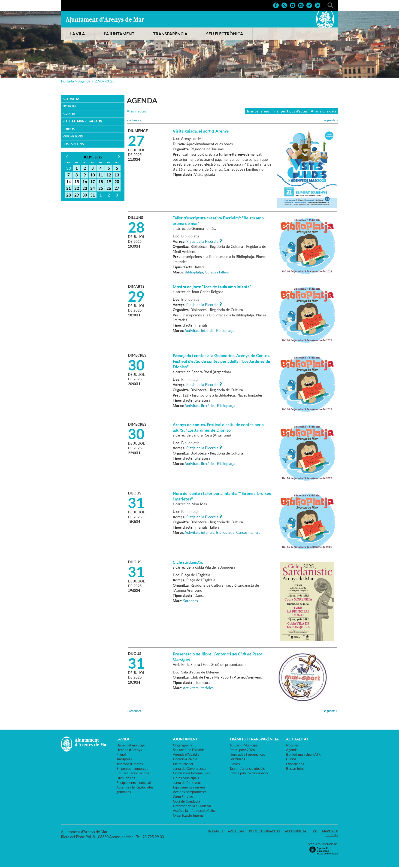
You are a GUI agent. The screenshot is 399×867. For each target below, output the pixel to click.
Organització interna (188, 815)
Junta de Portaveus (187, 782)
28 (68, 195)
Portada (67, 81)
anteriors (134, 120)
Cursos (69, 129)
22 (76, 188)
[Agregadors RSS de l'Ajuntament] (317, 4)
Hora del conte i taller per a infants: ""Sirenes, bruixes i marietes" (222, 496)
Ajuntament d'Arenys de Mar (105, 19)
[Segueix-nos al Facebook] (276, 4)
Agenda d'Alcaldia (186, 754)
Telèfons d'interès (129, 763)
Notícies (69, 106)
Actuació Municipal (244, 745)
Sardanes (190, 600)
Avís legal (236, 831)
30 (84, 195)
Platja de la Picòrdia (202, 241)
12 (108, 175)
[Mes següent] (119, 156)
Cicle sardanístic (188, 562)
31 (92, 195)
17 (92, 181)
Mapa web (330, 831)
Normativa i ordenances (247, 754)
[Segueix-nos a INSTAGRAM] (301, 4)
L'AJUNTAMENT (119, 34)
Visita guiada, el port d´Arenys (201, 131)
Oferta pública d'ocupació (249, 773)
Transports (124, 759)
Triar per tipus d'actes (290, 111)
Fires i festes (125, 778)
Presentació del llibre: (217, 656)
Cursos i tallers (217, 272)
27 (117, 188)
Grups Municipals (186, 778)
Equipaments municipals (134, 782)
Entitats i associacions (132, 773)
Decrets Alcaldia (185, 759)
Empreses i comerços (132, 768)
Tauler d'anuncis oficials (247, 768)
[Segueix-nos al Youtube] (293, 4)
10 (92, 175)
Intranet (215, 831)
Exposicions (73, 136)
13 (117, 175)
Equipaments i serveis (189, 787)
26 (108, 188)
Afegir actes (136, 111)
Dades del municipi (130, 745)
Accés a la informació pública (194, 810)
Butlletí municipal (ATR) (82, 121)
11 (100, 175)
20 (117, 181)
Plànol (121, 754)
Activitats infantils (199, 330)
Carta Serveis (183, 796)
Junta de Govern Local (189, 768)
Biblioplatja (194, 272)
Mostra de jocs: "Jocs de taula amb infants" (212, 287)
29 (76, 195)
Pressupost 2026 (242, 749)
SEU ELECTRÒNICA (224, 34)
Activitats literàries (199, 405)
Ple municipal (183, 763)
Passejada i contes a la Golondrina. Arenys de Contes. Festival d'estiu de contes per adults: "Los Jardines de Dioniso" (221, 361)
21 (68, 188)
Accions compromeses (189, 791)
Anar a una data (323, 111)
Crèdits (332, 835)
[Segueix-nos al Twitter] (284, 4)
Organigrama (182, 745)
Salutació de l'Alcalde (189, 749)
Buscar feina (73, 144)
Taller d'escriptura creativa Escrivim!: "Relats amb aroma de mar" (218, 220)
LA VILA (77, 34)
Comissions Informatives (191, 773)
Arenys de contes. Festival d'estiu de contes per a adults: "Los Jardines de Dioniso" (218, 427)
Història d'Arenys (129, 749)
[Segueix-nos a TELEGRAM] (309, 4)
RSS (314, 831)
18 (100, 181)
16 (84, 181)
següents (330, 120)
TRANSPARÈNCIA (170, 34)
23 (84, 188)
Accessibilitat (296, 831)
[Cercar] (330, 4)
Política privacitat (264, 831)
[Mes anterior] (66, 156)
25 (100, 188)
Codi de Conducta (186, 801)
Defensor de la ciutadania (192, 805)
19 (108, 181)
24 (92, 188)
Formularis (237, 759)
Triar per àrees (257, 111)
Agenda (84, 81)
